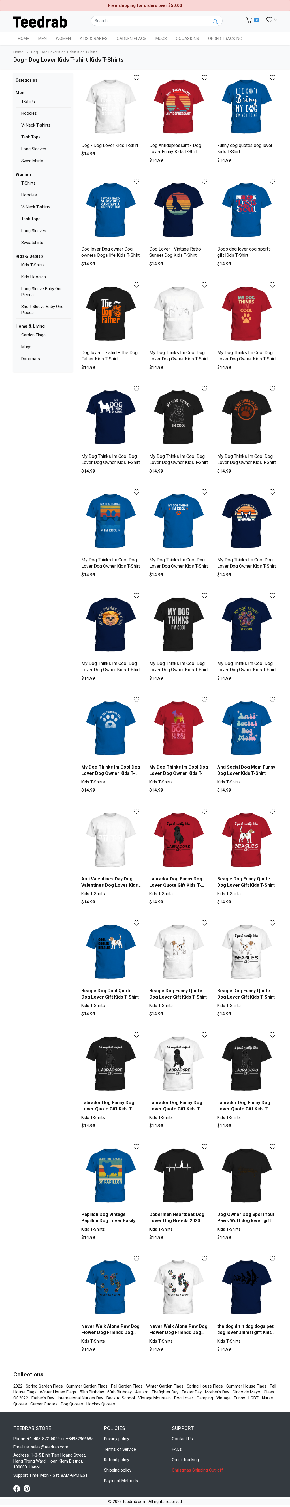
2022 (17, 1386)
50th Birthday (92, 1392)
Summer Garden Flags (87, 1386)
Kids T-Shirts (33, 265)
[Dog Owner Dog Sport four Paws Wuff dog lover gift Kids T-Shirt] (247, 1175)
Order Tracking (225, 38)
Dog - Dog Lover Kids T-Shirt (109, 145)
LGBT (253, 1398)
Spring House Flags (205, 1386)
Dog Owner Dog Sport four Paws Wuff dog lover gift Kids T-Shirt (246, 1221)
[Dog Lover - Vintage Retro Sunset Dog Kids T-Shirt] (179, 210)
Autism (141, 1392)
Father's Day (42, 1398)
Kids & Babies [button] (94, 38)
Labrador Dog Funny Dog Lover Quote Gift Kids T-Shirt (175, 885)
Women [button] (63, 38)
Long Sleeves (33, 148)
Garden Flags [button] (131, 38)
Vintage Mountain (154, 1398)
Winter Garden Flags (165, 1386)
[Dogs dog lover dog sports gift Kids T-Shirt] (247, 210)
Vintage (223, 1398)
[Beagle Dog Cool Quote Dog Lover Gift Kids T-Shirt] (111, 952)
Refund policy (116, 1459)
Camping (205, 1398)
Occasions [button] (187, 38)
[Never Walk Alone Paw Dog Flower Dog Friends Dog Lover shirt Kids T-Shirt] (111, 1287)
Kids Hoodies (33, 276)
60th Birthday (119, 1392)
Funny (239, 1398)
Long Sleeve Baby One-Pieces (42, 291)
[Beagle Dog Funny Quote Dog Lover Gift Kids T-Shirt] (247, 840)
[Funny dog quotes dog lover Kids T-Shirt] (247, 106)
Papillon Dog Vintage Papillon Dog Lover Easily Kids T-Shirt (108, 1221)
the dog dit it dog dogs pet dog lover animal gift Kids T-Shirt (245, 1333)
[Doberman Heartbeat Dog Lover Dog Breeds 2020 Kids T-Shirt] (179, 1175)
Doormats (30, 358)
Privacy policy (116, 1438)
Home (23, 38)
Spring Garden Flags (44, 1386)
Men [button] (42, 38)
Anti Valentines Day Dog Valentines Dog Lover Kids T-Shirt (109, 885)
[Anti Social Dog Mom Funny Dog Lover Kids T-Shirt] (247, 728)
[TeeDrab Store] (40, 21)
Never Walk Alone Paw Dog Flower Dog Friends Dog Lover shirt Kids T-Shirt (110, 1333)
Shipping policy (117, 1470)
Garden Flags (33, 334)
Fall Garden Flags (127, 1386)
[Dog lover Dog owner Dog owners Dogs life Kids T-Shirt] (111, 210)
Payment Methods (121, 1480)
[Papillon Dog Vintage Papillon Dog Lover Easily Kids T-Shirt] (111, 1175)
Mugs (161, 38)
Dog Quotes (72, 1403)
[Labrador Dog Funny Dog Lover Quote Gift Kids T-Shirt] (179, 840)
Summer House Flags (246, 1386)
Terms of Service (120, 1449)
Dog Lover (183, 1398)
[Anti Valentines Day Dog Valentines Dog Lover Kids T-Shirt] (111, 840)
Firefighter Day (165, 1392)
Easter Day (192, 1392)
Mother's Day (217, 1392)
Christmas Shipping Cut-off (197, 1470)
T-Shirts (28, 101)
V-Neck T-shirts (35, 125)
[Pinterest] (27, 1488)
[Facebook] (18, 1488)
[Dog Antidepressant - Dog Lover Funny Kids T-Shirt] (179, 106)
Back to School (120, 1398)
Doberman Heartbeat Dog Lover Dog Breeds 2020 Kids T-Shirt (176, 1221)
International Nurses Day (80, 1398)
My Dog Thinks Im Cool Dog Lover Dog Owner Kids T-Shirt (110, 773)
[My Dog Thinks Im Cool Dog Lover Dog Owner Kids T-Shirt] (179, 314)
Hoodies (29, 113)
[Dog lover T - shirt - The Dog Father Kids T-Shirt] (111, 314)
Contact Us (182, 1438)
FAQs (177, 1449)
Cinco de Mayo (246, 1392)
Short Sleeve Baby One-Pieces (43, 309)
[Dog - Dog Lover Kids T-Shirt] (111, 106)
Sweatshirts (32, 160)
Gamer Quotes (43, 1403)
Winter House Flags (58, 1392)
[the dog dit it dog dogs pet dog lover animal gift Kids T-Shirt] (247, 1287)
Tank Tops (30, 137)
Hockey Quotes (100, 1403)
